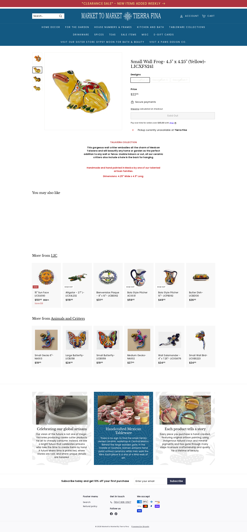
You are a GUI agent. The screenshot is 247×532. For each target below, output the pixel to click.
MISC (145, 34)
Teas (112, 34)
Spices (99, 34)
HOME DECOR (51, 27)
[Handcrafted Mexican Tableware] (123, 410)
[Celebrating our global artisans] (61, 410)
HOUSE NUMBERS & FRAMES (113, 27)
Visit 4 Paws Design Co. (167, 42)
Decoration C (160, 79)
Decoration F (180, 79)
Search (87, 502)
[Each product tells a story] (185, 410)
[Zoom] (83, 91)
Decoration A (140, 79)
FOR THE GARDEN (77, 27)
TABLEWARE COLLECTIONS (187, 27)
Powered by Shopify (140, 526)
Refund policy (90, 506)
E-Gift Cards (164, 34)
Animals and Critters (68, 319)
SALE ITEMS (129, 34)
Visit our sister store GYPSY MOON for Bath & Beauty (102, 42)
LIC (54, 256)
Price (134, 89)
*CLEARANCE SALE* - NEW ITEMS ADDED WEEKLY (121, 3)
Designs (136, 74)
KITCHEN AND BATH (150, 27)
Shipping (135, 109)
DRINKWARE (81, 34)
